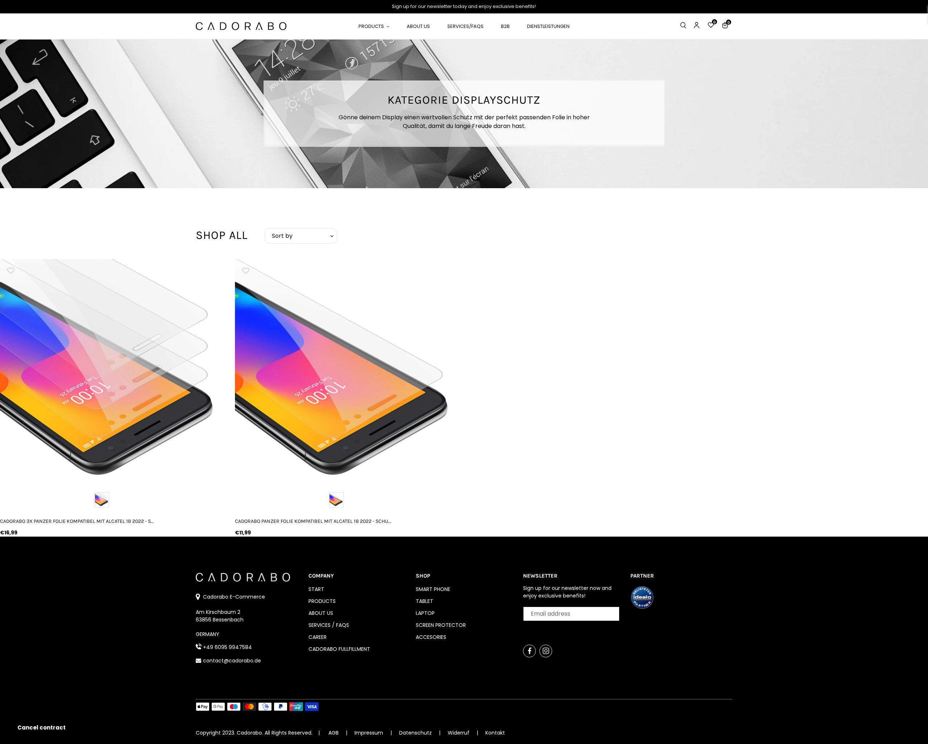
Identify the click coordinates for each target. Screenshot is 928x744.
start (316, 589)
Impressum (370, 732)
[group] (112, 371)
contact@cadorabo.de (232, 660)
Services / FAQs (328, 625)
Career (317, 637)
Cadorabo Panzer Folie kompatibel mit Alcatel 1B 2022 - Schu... (313, 521)
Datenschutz (416, 732)
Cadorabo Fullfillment (339, 649)
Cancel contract (41, 727)
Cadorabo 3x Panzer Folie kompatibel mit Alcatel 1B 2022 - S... (77, 521)
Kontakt (495, 732)
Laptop (425, 613)
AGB (333, 732)
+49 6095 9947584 (227, 647)
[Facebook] (529, 651)
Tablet (424, 601)
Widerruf (459, 732)
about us (320, 613)
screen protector (441, 625)
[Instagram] (545, 651)
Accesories (431, 637)
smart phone (433, 589)
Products (322, 601)
